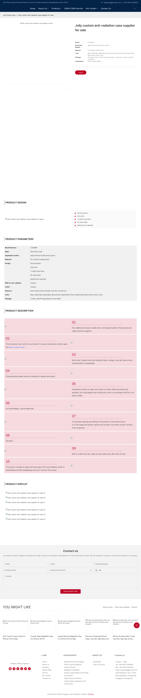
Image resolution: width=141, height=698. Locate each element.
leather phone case (16, 347)
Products (134, 607)
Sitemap (91, 694)
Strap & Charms (108, 607)
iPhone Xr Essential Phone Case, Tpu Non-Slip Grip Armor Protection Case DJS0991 (97, 637)
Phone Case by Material (122, 607)
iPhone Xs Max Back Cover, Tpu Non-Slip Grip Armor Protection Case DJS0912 (124, 637)
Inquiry (81, 72)
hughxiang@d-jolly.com (112, 2)
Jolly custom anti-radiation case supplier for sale (36, 15)
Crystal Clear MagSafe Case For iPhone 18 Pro (41, 637)
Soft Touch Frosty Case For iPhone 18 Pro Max (14, 637)
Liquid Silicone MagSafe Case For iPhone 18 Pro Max (70, 637)
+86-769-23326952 (130, 2)
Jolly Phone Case (9, 15)
